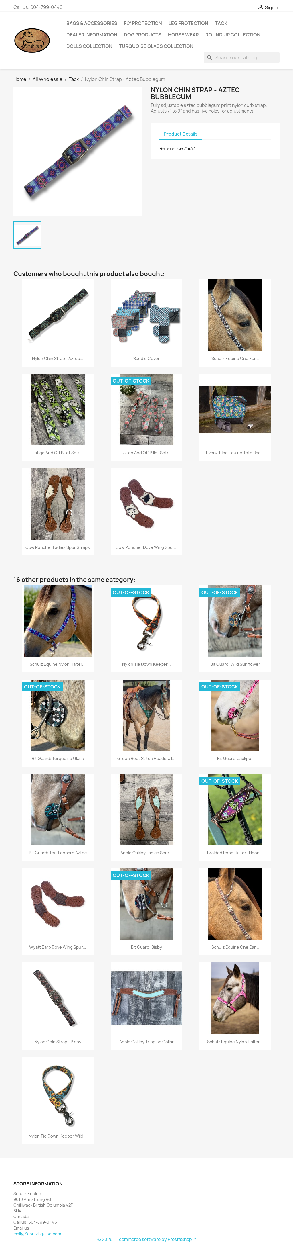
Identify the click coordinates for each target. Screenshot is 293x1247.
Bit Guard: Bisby (146, 947)
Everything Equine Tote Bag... (235, 452)
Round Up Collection (232, 35)
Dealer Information (91, 35)
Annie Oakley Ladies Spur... (146, 853)
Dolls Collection (89, 46)
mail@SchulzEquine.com (37, 1233)
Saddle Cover (146, 358)
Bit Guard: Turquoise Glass (58, 758)
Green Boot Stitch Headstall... (146, 758)
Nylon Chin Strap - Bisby (57, 1041)
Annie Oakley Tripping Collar (146, 1041)
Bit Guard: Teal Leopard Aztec (58, 853)
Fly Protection (143, 23)
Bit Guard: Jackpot (235, 758)
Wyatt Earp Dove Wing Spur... (57, 947)
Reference (171, 148)
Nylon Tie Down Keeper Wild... (58, 1136)
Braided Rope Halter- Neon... (235, 853)
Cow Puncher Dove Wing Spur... (146, 547)
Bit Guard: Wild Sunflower (235, 664)
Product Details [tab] (180, 134)
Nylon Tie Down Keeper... (146, 664)
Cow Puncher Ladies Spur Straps (57, 547)
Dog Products (142, 35)
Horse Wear (183, 35)
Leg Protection (188, 23)
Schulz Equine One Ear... (235, 358)
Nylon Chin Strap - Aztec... (57, 358)
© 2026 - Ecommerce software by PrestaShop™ (146, 1239)
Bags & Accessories (91, 23)
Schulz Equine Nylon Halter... (58, 664)
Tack (221, 23)
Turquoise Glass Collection (156, 46)
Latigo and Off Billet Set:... (58, 452)
